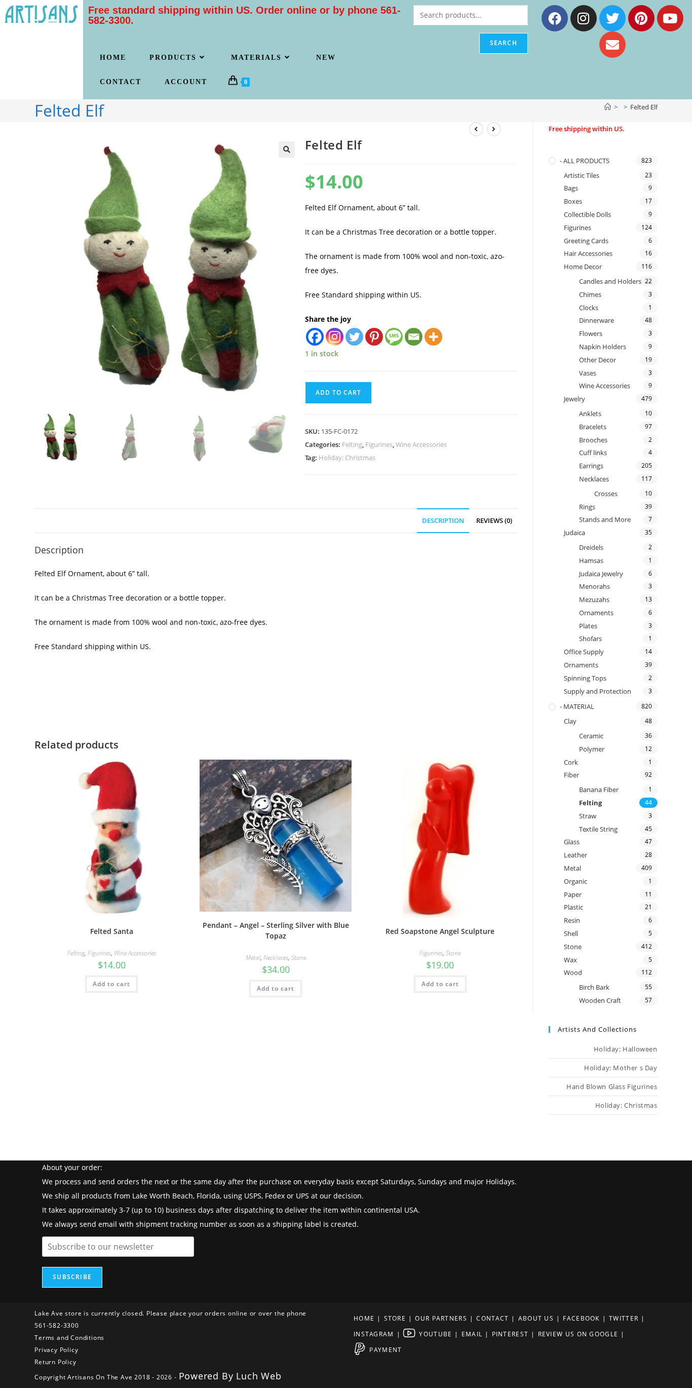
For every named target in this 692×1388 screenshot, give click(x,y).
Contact (492, 1318)
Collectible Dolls (587, 214)
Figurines (379, 444)
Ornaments (596, 612)
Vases (587, 373)
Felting (352, 444)
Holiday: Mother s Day (621, 1067)
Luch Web (258, 1376)
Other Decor (597, 359)
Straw (587, 815)
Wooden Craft (600, 1000)
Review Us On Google (578, 1334)
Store (395, 1318)
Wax (570, 959)
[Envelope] (612, 44)
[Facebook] (555, 18)
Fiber (571, 774)
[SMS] (394, 337)
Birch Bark (594, 987)
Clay (570, 721)
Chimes (590, 294)
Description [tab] (443, 520)
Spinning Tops (585, 678)
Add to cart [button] (111, 984)
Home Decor (583, 266)
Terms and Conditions (69, 1337)
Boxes (573, 201)
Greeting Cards (586, 240)
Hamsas (591, 560)
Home (364, 1318)
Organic (575, 881)
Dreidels (591, 547)
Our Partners (441, 1318)
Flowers (590, 333)
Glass (572, 841)
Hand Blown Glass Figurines (612, 1086)
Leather (575, 854)
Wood (573, 972)
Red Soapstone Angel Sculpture (440, 931)
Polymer (591, 749)
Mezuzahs (594, 599)
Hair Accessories (588, 253)
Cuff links (593, 452)
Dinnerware (596, 320)
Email (472, 1334)
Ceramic (591, 735)
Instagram (374, 1334)
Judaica (574, 532)
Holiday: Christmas (347, 457)
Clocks (588, 307)
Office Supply (584, 651)
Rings (587, 506)
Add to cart (338, 392)
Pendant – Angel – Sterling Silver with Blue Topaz (276, 930)
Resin (572, 920)
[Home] (607, 106)
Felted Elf (644, 106)
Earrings (591, 465)
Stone (298, 957)
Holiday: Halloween (626, 1049)
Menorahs (594, 586)
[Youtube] (670, 18)
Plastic (573, 907)
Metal (253, 957)
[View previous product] (476, 129)
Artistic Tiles (581, 175)
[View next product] (494, 129)
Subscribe (72, 1276)
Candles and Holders (610, 281)
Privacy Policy (56, 1349)
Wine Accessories (421, 444)
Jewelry (574, 398)
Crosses (606, 493)
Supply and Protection (597, 691)
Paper (573, 894)
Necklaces (275, 957)
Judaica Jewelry (601, 573)
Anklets (590, 413)
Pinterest (510, 1334)
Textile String (598, 829)
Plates (588, 625)
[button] (287, 149)
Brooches (593, 439)
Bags (571, 188)
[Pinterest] (641, 18)
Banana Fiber (599, 789)
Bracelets (592, 426)
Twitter (623, 1318)
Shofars (590, 638)
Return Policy (55, 1362)
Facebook (581, 1318)
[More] (433, 337)
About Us (536, 1318)
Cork (571, 762)
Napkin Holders (602, 346)
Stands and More (605, 519)
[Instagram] (583, 18)
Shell (571, 933)
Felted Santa (111, 931)
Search (503, 43)
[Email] (413, 337)
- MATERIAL (577, 706)
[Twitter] (612, 18)
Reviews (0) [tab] (494, 520)
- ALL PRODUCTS (584, 160)
